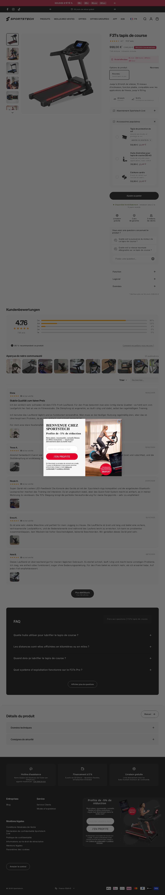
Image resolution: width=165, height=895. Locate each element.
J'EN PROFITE (62, 456)
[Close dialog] (119, 421)
